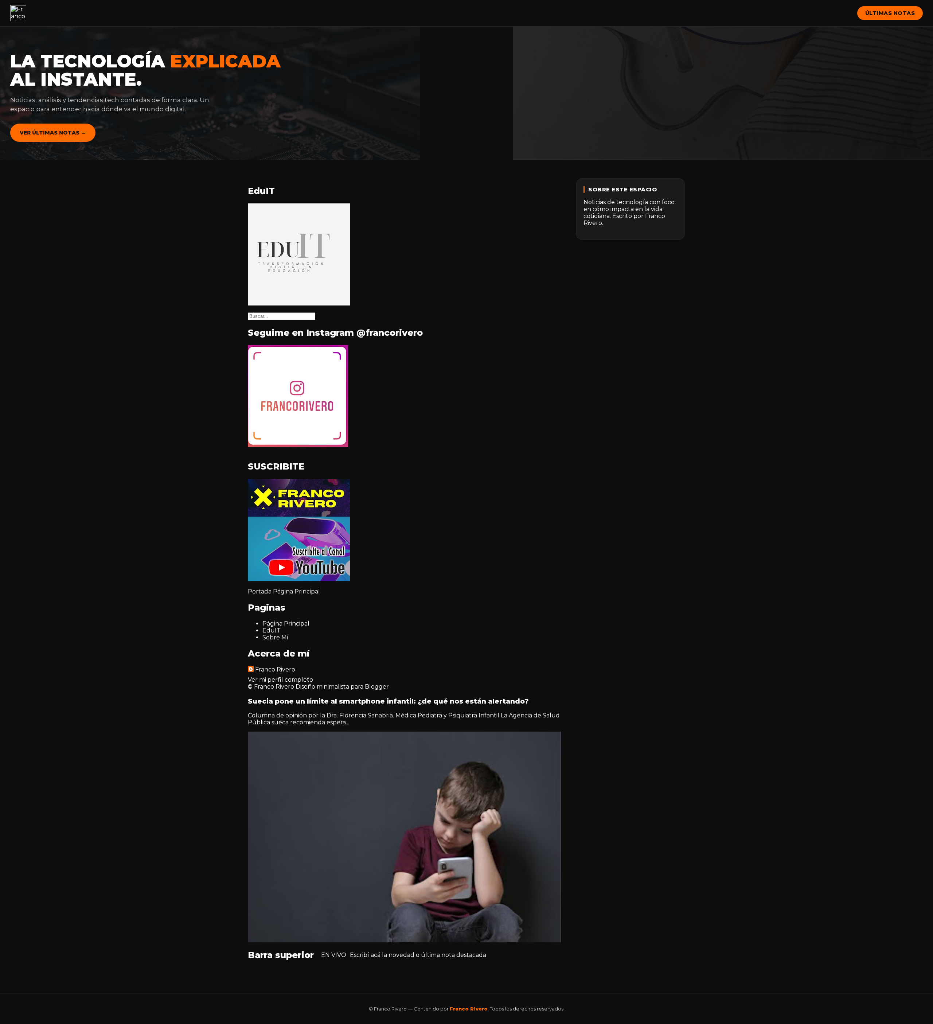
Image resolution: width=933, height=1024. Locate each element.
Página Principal (296, 591)
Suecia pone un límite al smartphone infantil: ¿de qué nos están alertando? (388, 701)
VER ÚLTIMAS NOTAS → (53, 132)
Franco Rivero (275, 669)
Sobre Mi (275, 637)
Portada (260, 591)
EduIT (271, 630)
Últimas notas (890, 13)
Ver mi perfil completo (280, 679)
